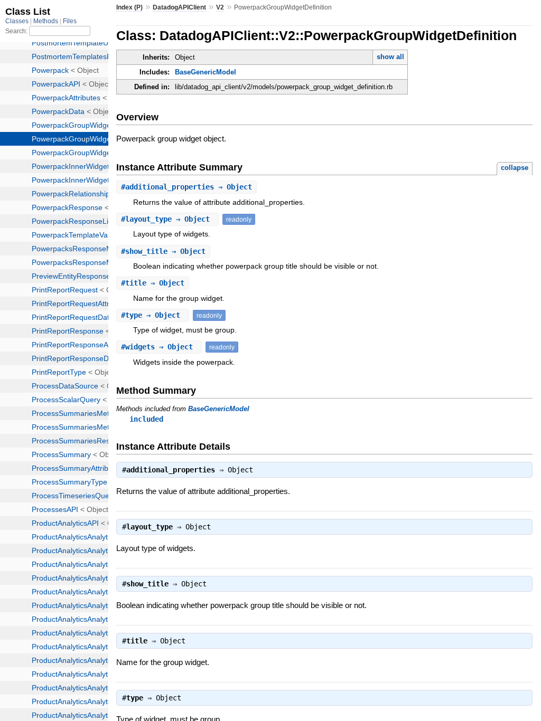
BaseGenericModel (205, 72)
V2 (220, 7)
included (146, 419)
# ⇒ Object (186, 187)
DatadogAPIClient (179, 7)
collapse (514, 168)
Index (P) (129, 7)
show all (390, 57)
